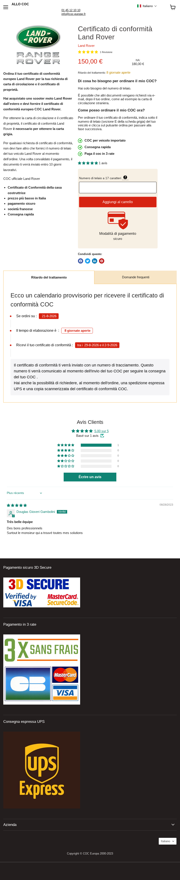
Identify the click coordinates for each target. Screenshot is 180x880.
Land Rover (86, 45)
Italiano (165, 841)
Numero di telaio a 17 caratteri (118, 177)
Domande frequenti (135, 277)
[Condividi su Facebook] (80, 261)
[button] (147, 6)
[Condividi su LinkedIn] (94, 261)
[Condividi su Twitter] (87, 261)
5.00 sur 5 (101, 431)
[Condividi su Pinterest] (101, 261)
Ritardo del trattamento (49, 277)
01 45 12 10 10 (70, 10)
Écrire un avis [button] (90, 477)
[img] (17, 505)
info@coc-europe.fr (73, 14)
